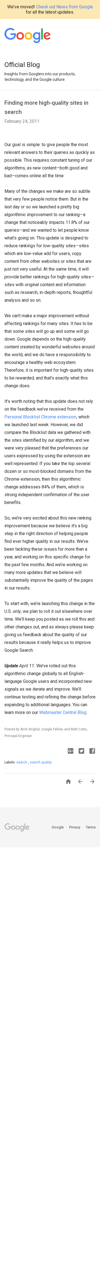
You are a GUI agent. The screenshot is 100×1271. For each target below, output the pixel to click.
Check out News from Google (64, 6)
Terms (91, 827)
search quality (41, 762)
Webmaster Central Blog (62, 712)
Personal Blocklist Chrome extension (40, 416)
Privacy (75, 827)
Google (58, 827)
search (22, 762)
